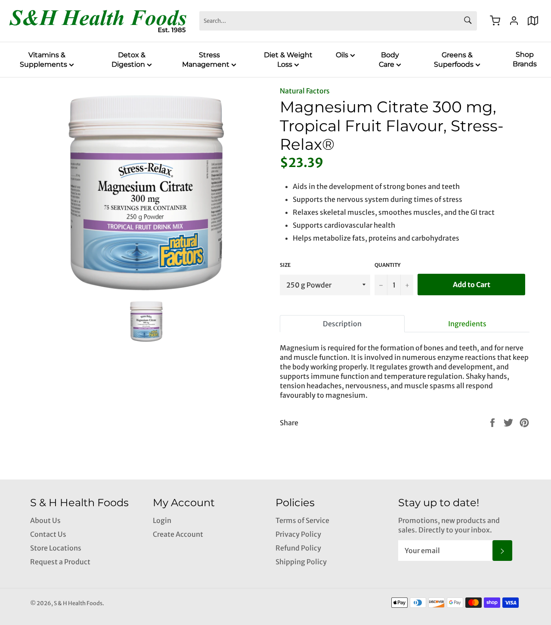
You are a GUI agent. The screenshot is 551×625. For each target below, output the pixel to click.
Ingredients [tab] (467, 323)
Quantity (387, 265)
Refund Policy (298, 548)
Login (162, 520)
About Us (45, 520)
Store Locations (55, 548)
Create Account (178, 534)
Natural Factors (305, 91)
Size (285, 265)
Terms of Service (302, 520)
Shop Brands (525, 59)
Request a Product (60, 561)
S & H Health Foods (78, 603)
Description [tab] (342, 323)
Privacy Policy (298, 534)
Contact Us (48, 534)
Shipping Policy (301, 561)
